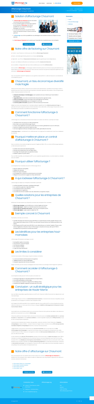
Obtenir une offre (29, 44)
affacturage (17, 35)
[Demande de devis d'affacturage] (74, 35)
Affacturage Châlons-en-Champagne (22, 363)
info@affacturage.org (32, 391)
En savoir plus (47, 44)
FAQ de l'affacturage (73, 21)
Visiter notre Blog (63, 389)
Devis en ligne (77, 3)
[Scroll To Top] (91, 402)
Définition (70, 24)
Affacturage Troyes (17, 368)
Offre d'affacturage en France (66, 390)
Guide (69, 19)
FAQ (61, 385)
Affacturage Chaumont (18, 366)
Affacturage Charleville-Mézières (20, 365)
